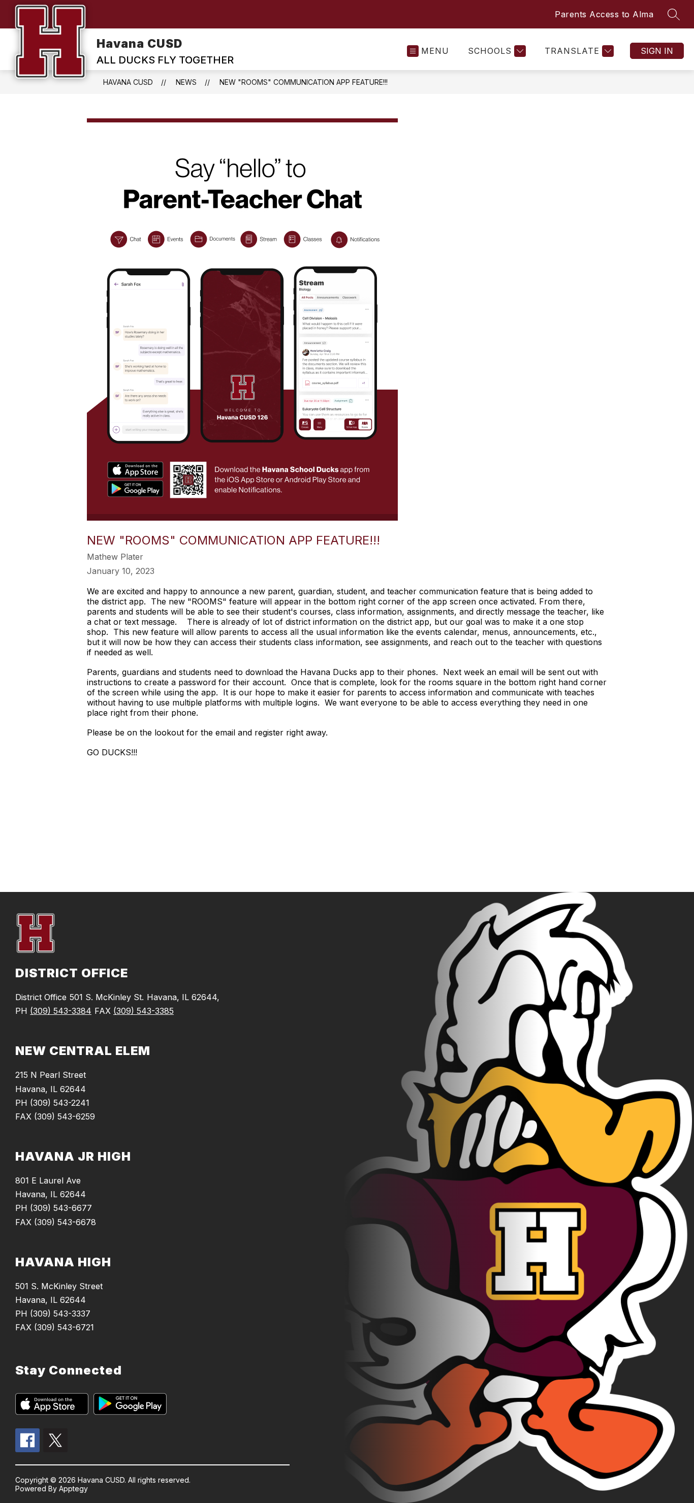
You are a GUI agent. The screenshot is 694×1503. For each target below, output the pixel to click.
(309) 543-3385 (143, 1011)
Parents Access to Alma (604, 14)
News (186, 82)
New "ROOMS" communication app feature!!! (303, 82)
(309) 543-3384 (60, 1011)
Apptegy (73, 1488)
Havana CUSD (128, 82)
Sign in (657, 51)
